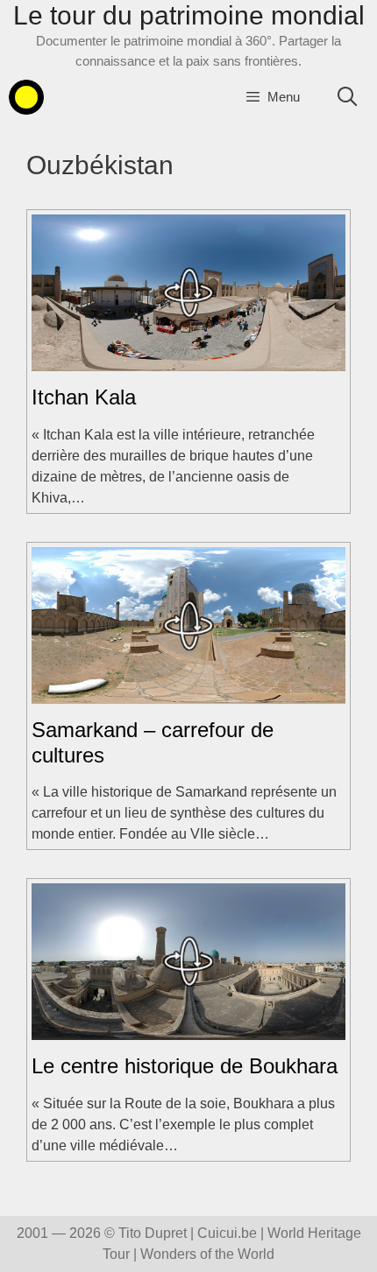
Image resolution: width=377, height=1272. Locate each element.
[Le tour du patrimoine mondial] (26, 97)
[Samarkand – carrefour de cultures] (188, 692)
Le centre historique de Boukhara (185, 1066)
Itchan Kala (84, 397)
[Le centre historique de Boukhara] (188, 1029)
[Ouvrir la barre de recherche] (347, 97)
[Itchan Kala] (188, 360)
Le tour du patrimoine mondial (189, 15)
